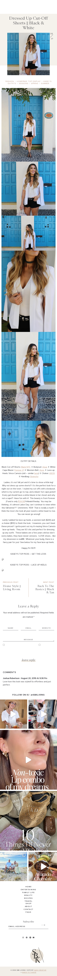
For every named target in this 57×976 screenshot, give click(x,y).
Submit (42, 925)
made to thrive (29, 972)
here (36, 473)
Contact (28, 909)
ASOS (52, 473)
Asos (42, 470)
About (28, 906)
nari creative (40, 970)
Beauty (28, 895)
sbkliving (12, 702)
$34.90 (21, 501)
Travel (28, 901)
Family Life (28, 892)
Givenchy (34, 476)
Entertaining (28, 890)
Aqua (44, 467)
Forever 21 (19, 470)
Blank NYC (26, 467)
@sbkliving (38, 695)
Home (28, 887)
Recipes (28, 898)
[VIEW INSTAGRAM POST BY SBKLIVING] (24, 725)
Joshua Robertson (11, 678)
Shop (28, 903)
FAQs (28, 912)
